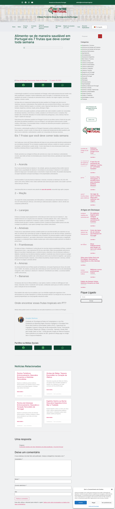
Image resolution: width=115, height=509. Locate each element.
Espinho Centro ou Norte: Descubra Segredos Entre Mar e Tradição (57, 403)
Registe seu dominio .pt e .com (68, 26)
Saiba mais (91, 119)
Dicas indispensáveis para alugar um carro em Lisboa (95, 246)
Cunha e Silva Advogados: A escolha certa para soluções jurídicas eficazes (95, 181)
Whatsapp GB (58, 26)
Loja (79, 26)
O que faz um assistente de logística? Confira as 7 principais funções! (96, 165)
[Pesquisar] (100, 36)
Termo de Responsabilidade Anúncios (44, 27)
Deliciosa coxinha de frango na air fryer (94, 150)
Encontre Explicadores (85, 26)
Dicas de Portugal (21, 80)
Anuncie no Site (25, 26)
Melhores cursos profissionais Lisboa (96, 271)
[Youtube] (32, 2)
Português (99, 27)
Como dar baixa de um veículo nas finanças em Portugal (95, 232)
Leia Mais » (93, 157)
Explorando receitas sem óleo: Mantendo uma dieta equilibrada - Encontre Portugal (41, 447)
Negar (93, 502)
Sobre (19, 26)
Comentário (19, 459)
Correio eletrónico (21, 485)
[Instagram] (22, 2)
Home (13, 26)
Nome (17, 479)
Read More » (20, 391)
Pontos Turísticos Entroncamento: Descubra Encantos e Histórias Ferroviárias (27, 376)
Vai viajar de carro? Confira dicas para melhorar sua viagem (95, 197)
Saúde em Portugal (41, 80)
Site (16, 491)
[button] (112, 489)
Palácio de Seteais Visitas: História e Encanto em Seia (90, 282)
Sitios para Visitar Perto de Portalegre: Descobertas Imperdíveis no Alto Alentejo (90, 259)
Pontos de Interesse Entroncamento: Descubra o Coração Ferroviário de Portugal (28, 406)
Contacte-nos (34, 26)
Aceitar (81, 502)
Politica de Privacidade (94, 506)
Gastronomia (31, 80)
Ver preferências (106, 502)
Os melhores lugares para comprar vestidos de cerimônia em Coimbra (94, 217)
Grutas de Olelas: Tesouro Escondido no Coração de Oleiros (57, 375)
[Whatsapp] (29, 2)
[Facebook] (25, 2)
